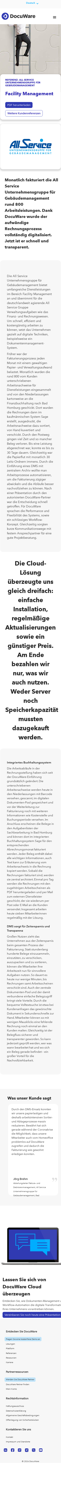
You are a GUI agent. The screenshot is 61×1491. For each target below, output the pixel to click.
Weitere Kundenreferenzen (23, 113)
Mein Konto (11, 1389)
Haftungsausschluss (15, 1406)
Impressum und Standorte (18, 1441)
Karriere (9, 1362)
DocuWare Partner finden (17, 1384)
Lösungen (10, 1344)
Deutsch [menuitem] (30, 3)
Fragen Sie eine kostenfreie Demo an (23, 1339)
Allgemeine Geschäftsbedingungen (22, 1415)
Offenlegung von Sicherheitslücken (22, 1420)
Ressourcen (11, 1358)
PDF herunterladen (18, 105)
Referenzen (11, 1353)
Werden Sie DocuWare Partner (20, 1379)
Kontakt (9, 1437)
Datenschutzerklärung (16, 1411)
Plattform (10, 1348)
